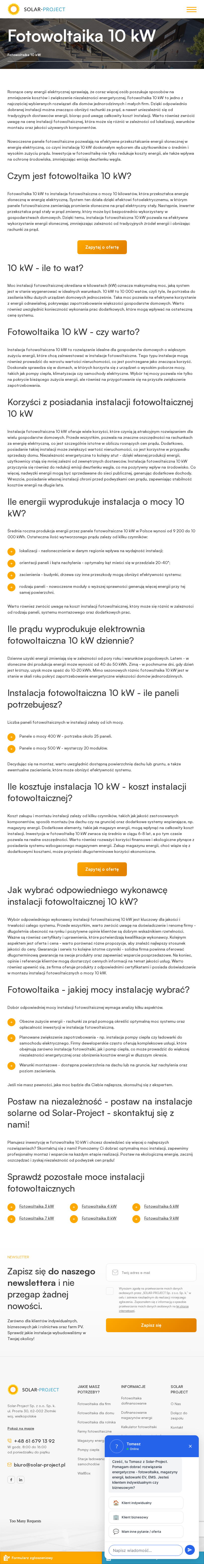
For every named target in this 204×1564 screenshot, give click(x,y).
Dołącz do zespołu (179, 1415)
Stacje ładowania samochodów (91, 1461)
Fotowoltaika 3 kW (36, 1206)
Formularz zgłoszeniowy (32, 1558)
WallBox (84, 1473)
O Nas (176, 1404)
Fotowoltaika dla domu (96, 1413)
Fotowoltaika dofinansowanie (134, 1400)
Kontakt (177, 1427)
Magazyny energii (92, 1440)
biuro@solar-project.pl (39, 1465)
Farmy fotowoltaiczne (95, 1431)
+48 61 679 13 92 (34, 1441)
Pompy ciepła (88, 1449)
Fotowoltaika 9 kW (161, 1218)
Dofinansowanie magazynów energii (136, 1415)
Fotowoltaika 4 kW (99, 1206)
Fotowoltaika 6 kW (161, 1206)
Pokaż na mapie (20, 1428)
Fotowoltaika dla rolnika (97, 1422)
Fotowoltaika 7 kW (36, 1218)
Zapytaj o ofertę (102, 247)
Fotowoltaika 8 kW (99, 1218)
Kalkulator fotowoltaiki (139, 1427)
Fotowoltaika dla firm (94, 1404)
